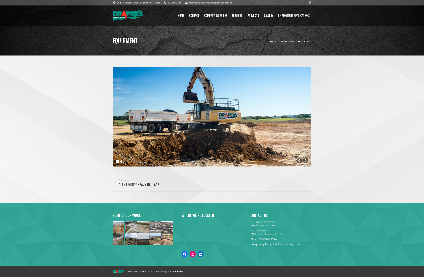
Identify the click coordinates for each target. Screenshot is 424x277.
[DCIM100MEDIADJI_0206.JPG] (143, 239)
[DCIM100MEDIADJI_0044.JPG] (155, 239)
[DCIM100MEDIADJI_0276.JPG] (167, 227)
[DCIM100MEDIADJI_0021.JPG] (143, 227)
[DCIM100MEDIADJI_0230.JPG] (119, 239)
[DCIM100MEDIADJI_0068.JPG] (131, 239)
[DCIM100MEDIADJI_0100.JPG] (167, 239)
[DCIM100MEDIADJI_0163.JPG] (131, 227)
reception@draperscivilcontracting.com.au (210, 2)
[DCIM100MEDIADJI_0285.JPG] (155, 227)
